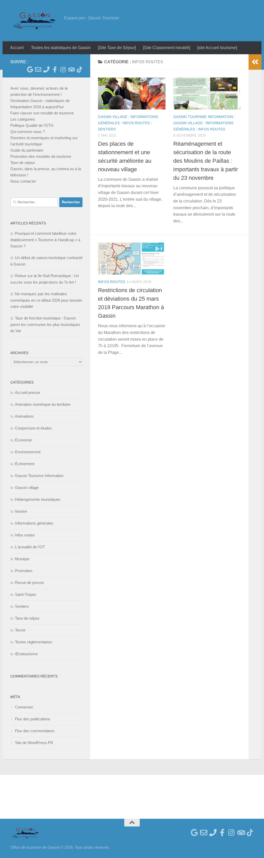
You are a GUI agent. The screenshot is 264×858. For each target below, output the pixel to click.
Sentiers (107, 129)
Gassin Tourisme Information (203, 117)
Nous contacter (23, 181)
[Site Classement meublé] (166, 47)
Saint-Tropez (25, 594)
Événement (24, 464)
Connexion (24, 707)
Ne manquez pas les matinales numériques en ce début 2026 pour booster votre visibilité (46, 300)
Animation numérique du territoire (42, 404)
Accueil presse (27, 392)
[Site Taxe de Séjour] (117, 47)
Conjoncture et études (33, 428)
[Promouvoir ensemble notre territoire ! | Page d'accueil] (34, 20)
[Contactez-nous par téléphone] (46, 69)
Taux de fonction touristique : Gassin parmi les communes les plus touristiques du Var (45, 324)
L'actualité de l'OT (30, 547)
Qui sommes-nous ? (27, 131)
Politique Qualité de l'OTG (32, 125)
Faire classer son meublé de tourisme (42, 113)
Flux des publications (32, 719)
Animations (24, 416)
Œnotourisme (26, 654)
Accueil (17, 47)
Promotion (23, 570)
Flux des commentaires (35, 731)
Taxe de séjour (22, 162)
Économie (23, 440)
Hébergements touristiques (37, 499)
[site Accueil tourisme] (217, 47)
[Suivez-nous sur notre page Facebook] (55, 69)
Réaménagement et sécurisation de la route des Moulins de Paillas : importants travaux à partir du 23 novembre (205, 161)
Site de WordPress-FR (34, 742)
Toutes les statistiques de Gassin (61, 47)
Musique (22, 559)
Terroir (20, 630)
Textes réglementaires (33, 642)
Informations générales (34, 523)
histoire (21, 511)
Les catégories (22, 119)
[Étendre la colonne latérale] (255, 62)
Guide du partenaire (26, 150)
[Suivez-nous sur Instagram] (63, 69)
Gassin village (112, 117)
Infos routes (136, 123)
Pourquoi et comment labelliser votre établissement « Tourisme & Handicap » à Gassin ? (45, 239)
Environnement (27, 452)
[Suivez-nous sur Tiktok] (79, 69)
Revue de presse (29, 582)
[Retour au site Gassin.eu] (30, 69)
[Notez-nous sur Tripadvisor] (71, 69)
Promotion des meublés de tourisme (40, 156)
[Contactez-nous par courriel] (38, 69)
